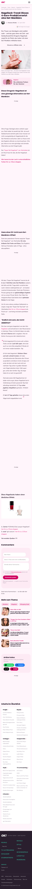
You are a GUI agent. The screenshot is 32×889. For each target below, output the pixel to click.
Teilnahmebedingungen (7, 882)
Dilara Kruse (20, 759)
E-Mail (15, 669)
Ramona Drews (7, 759)
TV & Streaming (22, 768)
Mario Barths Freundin (8, 720)
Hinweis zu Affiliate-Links (14, 45)
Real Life (4, 846)
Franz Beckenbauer (21, 746)
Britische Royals (21, 732)
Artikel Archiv (8, 876)
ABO (2, 876)
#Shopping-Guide (24, 604)
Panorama (21, 860)
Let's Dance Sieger (21, 783)
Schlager (6, 739)
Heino (4, 749)
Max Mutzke (6, 727)
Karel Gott (5, 754)
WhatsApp (10, 665)
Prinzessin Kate (20, 715)
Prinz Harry (19, 722)
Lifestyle (6, 794)
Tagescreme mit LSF (8, 778)
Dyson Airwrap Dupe (8, 787)
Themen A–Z (4, 867)
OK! (3, 2)
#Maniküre (5, 604)
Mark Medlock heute (8, 732)
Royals (19, 710)
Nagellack (15, 79)
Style (9, 7)
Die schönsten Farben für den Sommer (20, 83)
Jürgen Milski (20, 756)
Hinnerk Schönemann (22, 749)
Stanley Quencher (7, 818)
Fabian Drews (6, 751)
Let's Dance (19, 770)
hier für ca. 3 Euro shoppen (17, 309)
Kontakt (3, 879)
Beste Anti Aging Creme (9, 770)
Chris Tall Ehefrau (7, 717)
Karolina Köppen (7, 756)
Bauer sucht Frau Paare (22, 776)
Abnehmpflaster (7, 797)
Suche (2, 870)
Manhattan (24, 150)
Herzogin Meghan (21, 725)
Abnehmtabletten (7, 802)
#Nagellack (14, 604)
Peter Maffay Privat (8, 730)
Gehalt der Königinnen (22, 735)
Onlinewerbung (17, 879)
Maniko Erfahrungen (8, 790)
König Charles (20, 712)
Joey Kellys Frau (21, 751)
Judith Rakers (20, 754)
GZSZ (18, 773)
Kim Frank (19, 762)
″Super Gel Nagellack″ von (12, 150)
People (5, 710)
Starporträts (21, 739)
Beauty (13, 7)
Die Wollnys (20, 790)
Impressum (23, 876)
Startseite (3, 7)
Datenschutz (16, 876)
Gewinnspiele (22, 852)
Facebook (21, 665)
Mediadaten (9, 879)
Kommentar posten (10, 577)
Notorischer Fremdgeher (9, 799)
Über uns (25, 879)
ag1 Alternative (7, 821)
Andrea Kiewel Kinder (8, 746)
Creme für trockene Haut (9, 785)
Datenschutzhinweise (16, 572)
